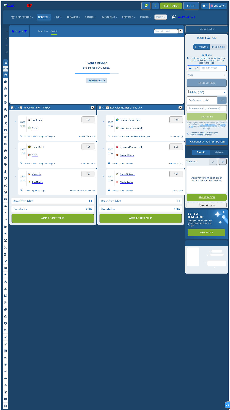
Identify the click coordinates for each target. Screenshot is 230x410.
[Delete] (93, 108)
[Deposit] (155, 6)
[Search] (180, 31)
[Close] (225, 245)
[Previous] (12, 107)
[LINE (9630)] (13, 31)
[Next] (21, 107)
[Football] (19, 31)
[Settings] (205, 6)
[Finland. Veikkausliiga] (25, 31)
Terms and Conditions (208, 125)
